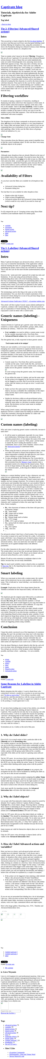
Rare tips (6, 566)
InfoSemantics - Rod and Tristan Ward (22, 1054)
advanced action (10, 231)
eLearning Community (17, 1052)
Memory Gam (26, 462)
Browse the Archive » (8, 1013)
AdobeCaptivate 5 (11, 952)
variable (7, 225)
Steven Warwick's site (16, 1056)
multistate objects (11, 1036)
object (7, 663)
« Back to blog (6, 24)
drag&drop (9, 1042)
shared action (9, 229)
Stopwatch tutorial (14, 446)
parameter (8, 227)
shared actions (10, 1029)
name (7, 667)
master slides (9, 1038)
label (6, 233)
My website (9, 968)
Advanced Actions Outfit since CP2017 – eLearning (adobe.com (23, 301)
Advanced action (11, 671)
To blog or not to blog (11, 695)
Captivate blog (11, 7)
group (7, 659)
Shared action (9, 669)
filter (6, 235)
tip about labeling (36, 41)
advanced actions (11, 1025)
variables (8, 1027)
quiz (6, 1035)
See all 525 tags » (11, 1044)
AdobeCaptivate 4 (11, 954)
